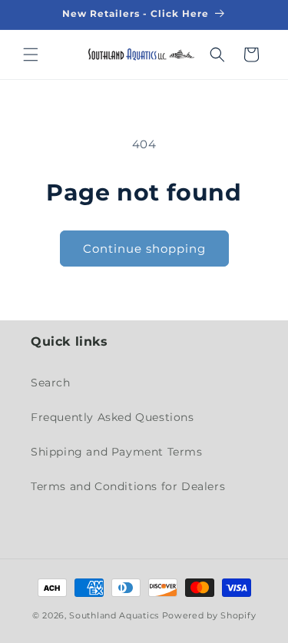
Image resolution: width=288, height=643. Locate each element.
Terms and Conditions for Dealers (128, 486)
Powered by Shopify (209, 615)
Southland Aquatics (114, 615)
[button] (31, 54)
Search (51, 382)
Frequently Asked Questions (112, 417)
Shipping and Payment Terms (117, 452)
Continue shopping (144, 248)
